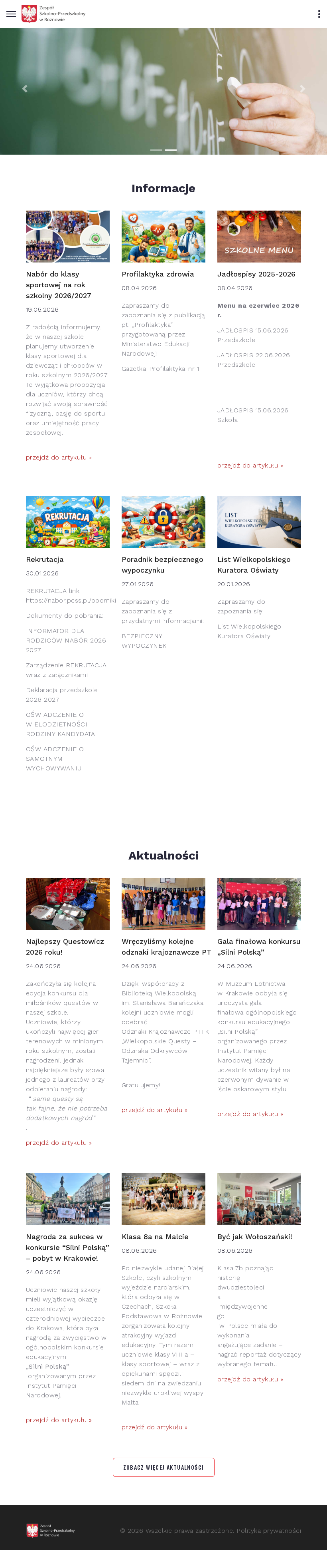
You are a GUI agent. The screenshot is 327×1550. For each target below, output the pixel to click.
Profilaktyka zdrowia (158, 274)
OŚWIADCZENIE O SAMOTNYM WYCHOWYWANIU (55, 758)
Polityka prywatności (268, 1530)
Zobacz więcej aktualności (163, 1467)
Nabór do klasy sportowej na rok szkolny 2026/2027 (58, 285)
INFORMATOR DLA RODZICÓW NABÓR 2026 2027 (66, 640)
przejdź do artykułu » (59, 457)
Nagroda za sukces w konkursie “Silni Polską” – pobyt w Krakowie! (67, 1247)
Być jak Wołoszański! (254, 1236)
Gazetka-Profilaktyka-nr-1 (160, 368)
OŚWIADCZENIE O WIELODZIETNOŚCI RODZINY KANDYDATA (60, 724)
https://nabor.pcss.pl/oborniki (71, 600)
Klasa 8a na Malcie (155, 1236)
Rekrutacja (45, 559)
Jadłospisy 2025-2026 (256, 274)
